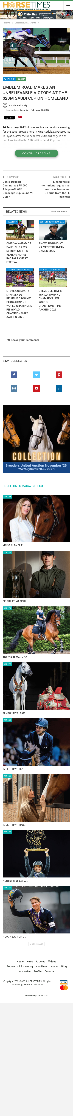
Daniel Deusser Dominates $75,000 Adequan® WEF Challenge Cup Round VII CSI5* (18, 189)
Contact (49, 971)
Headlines (41, 966)
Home (20, 961)
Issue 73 (7, 496)
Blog (64, 966)
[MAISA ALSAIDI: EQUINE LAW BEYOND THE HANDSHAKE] (36, 518)
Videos (52, 961)
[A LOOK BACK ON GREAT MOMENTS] (36, 909)
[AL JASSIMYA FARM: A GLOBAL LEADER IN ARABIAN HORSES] (36, 686)
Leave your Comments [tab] (23, 340)
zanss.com (43, 995)
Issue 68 (7, 776)
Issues (54, 966)
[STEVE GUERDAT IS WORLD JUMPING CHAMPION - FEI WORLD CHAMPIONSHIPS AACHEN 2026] (53, 277)
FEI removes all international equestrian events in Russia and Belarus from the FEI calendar (55, 189)
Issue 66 (7, 887)
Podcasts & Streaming (20, 966)
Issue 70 (7, 664)
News (30, 961)
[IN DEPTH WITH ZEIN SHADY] (36, 742)
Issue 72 (7, 552)
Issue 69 (7, 720)
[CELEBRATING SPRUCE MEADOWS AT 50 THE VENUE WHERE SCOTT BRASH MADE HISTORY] (36, 574)
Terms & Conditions (33, 984)
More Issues (36, 944)
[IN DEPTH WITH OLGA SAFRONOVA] (36, 798)
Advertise (24, 971)
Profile (37, 971)
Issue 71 (7, 608)
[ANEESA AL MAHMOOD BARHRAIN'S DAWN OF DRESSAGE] (36, 630)
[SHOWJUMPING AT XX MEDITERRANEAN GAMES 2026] (53, 230)
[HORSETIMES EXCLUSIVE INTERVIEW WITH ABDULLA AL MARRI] (36, 853)
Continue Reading (36, 153)
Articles (40, 961)
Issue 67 (7, 832)
